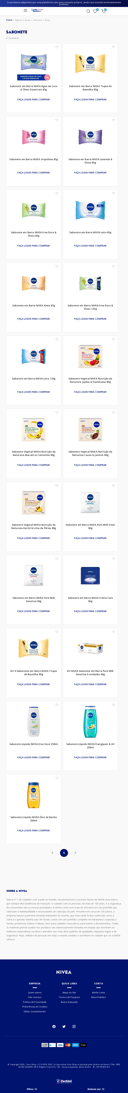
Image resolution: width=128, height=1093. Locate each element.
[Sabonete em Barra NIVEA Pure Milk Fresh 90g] (90, 503)
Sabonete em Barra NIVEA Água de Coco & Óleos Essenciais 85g (33, 88)
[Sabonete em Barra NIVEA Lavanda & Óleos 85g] (90, 137)
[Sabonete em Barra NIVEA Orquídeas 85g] (33, 137)
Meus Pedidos (98, 997)
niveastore (9, 20)
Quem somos (35, 992)
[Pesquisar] (88, 11)
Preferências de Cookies (34, 1006)
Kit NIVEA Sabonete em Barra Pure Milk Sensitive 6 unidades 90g (90, 672)
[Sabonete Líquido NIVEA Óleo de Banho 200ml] (33, 795)
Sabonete (37, 20)
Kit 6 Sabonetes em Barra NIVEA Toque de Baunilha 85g (33, 672)
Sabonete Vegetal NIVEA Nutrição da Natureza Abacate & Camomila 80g (34, 453)
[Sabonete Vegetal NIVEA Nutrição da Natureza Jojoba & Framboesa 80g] (90, 357)
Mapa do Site (69, 992)
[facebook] (54, 1026)
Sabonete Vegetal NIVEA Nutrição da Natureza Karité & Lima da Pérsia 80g (33, 526)
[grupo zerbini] (64, 1081)
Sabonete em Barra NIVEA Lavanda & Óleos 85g (90, 161)
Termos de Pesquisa (69, 997)
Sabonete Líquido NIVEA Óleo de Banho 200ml (33, 819)
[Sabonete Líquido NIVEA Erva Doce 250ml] (33, 722)
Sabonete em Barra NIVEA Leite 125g (34, 378)
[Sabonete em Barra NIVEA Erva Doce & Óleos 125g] (90, 284)
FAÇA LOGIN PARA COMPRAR (33, 99)
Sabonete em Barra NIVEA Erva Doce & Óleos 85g (33, 234)
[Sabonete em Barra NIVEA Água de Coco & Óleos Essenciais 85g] (33, 64)
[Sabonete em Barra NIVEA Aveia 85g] (33, 284)
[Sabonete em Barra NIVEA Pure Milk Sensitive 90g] (33, 576)
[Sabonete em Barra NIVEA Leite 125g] (33, 357)
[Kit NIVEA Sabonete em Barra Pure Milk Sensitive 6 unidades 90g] (90, 649)
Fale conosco (35, 997)
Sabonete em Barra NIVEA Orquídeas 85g (33, 159)
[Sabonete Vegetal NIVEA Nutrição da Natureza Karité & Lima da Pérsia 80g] (33, 503)
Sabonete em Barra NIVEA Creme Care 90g (90, 599)
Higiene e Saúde (23, 20)
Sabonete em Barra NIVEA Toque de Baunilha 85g (90, 88)
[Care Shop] (37, 10)
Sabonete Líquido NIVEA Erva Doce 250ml (34, 744)
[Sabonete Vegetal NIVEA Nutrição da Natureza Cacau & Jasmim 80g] (90, 430)
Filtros (30, 1089)
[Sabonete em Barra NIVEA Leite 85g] (90, 211)
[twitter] (64, 1026)
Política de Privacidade (34, 1002)
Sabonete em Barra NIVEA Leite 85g (90, 232)
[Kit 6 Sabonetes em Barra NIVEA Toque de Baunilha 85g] (33, 649)
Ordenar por (94, 1089)
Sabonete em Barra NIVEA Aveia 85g (33, 305)
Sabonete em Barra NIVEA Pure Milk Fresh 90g (90, 526)
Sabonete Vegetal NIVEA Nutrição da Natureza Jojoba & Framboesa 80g (90, 380)
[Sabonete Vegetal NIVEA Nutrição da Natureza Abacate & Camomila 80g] (33, 430)
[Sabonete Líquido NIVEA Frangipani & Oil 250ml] (90, 722)
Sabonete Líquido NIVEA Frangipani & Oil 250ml (90, 745)
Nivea (47, 20)
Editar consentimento (35, 1011)
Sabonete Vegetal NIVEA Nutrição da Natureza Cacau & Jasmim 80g (90, 453)
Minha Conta (98, 992)
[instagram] (74, 1026)
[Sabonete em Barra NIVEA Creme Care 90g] (90, 576)
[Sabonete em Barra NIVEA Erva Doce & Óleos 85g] (33, 211)
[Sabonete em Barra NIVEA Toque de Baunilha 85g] (90, 64)
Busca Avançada (69, 1002)
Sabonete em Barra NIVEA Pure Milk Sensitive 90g (33, 599)
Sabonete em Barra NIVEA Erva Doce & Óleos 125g (90, 307)
